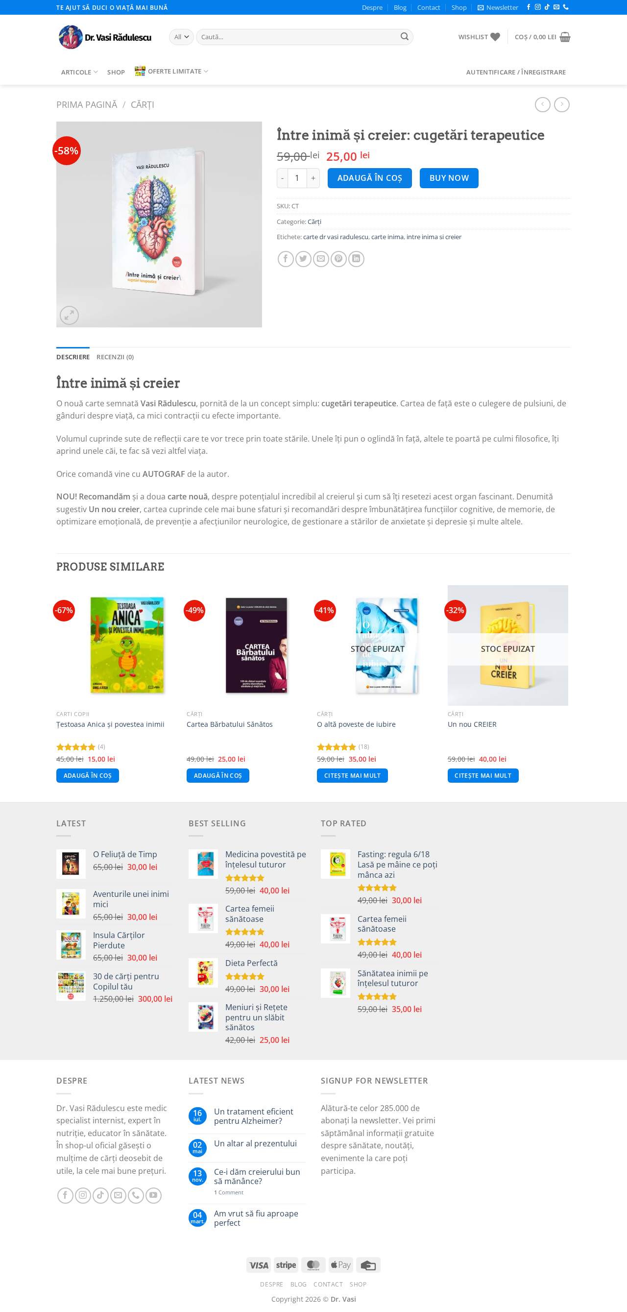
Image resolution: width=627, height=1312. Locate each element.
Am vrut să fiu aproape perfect (256, 1218)
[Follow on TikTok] (547, 7)
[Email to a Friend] (321, 259)
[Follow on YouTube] (153, 1196)
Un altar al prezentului (255, 1143)
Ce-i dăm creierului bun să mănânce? (257, 1176)
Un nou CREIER (472, 724)
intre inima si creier (434, 236)
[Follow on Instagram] (538, 7)
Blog (400, 7)
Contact (428, 7)
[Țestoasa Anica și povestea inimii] (116, 645)
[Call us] (566, 7)
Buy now (449, 178)
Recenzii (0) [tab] (115, 356)
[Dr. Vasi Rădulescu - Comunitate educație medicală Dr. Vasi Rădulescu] (105, 37)
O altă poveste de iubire (356, 724)
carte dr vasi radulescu (335, 236)
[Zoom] (69, 315)
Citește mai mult (352, 775)
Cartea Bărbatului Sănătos (230, 724)
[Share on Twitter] (303, 259)
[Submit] (404, 37)
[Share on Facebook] (286, 259)
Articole (76, 72)
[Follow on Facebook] (528, 7)
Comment (228, 1192)
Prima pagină (86, 104)
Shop (459, 7)
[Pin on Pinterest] (339, 259)
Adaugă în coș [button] (88, 775)
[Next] (567, 692)
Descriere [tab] (73, 356)
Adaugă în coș (370, 178)
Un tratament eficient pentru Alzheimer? (253, 1116)
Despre (372, 7)
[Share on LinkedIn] (356, 259)
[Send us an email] (556, 7)
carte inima (387, 236)
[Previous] (56, 692)
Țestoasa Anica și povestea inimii (110, 724)
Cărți (142, 104)
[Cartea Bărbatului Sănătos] (247, 645)
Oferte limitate (175, 71)
